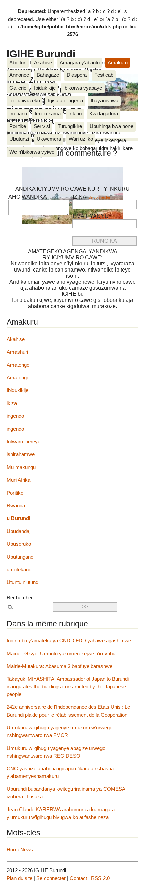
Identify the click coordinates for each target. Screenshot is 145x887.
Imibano (18, 113)
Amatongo (18, 365)
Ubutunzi (19, 139)
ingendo (15, 416)
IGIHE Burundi (41, 53)
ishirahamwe (21, 454)
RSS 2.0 (100, 878)
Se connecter (99, 197)
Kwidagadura (103, 113)
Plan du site (19, 878)
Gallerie (17, 88)
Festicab (103, 75)
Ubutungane (20, 557)
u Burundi (18, 518)
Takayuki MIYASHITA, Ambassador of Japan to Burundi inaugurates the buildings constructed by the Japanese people (68, 686)
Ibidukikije (45, 88)
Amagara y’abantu (80, 62)
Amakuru (118, 62)
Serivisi (42, 126)
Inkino (75, 113)
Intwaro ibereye (23, 441)
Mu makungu (21, 467)
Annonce (19, 75)
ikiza (12, 403)
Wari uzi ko (81, 139)
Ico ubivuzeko (24, 100)
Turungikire (70, 126)
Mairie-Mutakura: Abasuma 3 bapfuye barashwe (59, 666)
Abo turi (17, 62)
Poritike (17, 126)
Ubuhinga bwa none (111, 126)
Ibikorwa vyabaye (82, 88)
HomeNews (20, 849)
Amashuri (17, 352)
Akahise (43, 62)
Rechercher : (21, 597)
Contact (78, 878)
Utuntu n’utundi (23, 582)
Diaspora (77, 75)
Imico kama (48, 113)
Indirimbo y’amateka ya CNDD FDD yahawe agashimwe (69, 640)
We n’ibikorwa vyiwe (31, 152)
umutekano (19, 569)
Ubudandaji (19, 531)
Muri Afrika (18, 480)
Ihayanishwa (104, 100)
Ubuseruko (19, 544)
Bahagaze (48, 75)
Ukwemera (49, 139)
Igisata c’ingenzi (65, 100)
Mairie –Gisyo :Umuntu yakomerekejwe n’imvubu (61, 653)
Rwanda (16, 505)
